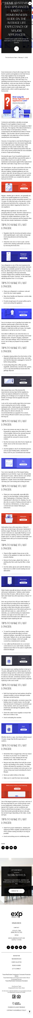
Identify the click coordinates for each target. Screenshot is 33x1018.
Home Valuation (16, 962)
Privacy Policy (21, 1010)
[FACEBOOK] (8, 947)
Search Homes (16, 965)
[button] (17, 891)
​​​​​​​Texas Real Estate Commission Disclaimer (16, 981)
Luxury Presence (20, 1007)
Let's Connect (16, 968)
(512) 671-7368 (16, 930)
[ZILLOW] (24, 947)
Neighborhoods (16, 959)
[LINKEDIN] (16, 947)
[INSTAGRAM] (12, 947)
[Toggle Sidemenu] (30, 3)
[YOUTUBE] (20, 947)
